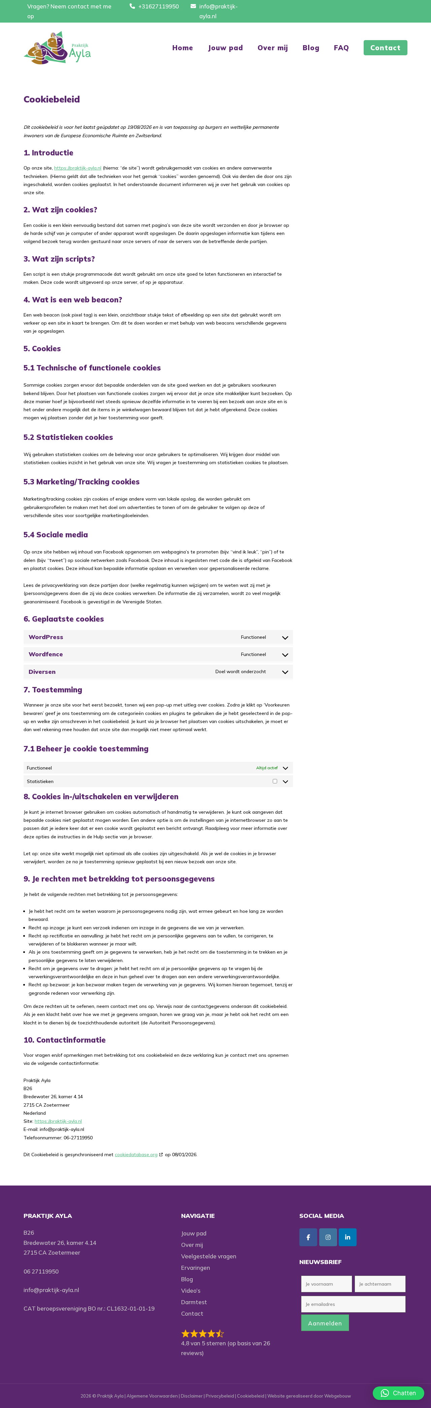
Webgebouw (337, 1396)
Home (182, 47)
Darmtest (194, 1302)
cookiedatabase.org (136, 1154)
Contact (385, 47)
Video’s (190, 1290)
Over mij (273, 47)
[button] (398, 1393)
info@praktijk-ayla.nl (51, 1289)
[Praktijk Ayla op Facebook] (308, 1237)
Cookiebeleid (250, 1396)
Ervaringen (195, 1267)
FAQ (341, 47)
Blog (311, 47)
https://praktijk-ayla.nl (77, 168)
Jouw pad (225, 47)
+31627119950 (158, 6)
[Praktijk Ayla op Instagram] (328, 1237)
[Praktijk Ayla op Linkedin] (348, 1237)
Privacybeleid (220, 1396)
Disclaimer (192, 1396)
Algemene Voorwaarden (152, 1396)
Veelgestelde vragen (208, 1256)
